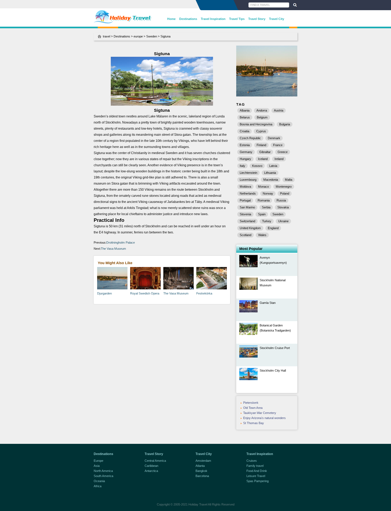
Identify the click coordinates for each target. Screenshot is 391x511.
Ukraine (283, 221)
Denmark (274, 138)
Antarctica (151, 471)
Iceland (263, 159)
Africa (97, 486)
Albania (244, 110)
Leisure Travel (255, 476)
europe (138, 36)
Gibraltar (265, 152)
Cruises (251, 460)
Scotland (245, 235)
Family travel (255, 465)
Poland (284, 193)
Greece (283, 152)
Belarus (245, 117)
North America (103, 471)
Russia (281, 200)
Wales (262, 235)
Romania (264, 200)
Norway (268, 193)
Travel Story (256, 19)
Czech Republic (250, 138)
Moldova (245, 186)
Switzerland (247, 221)
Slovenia (245, 214)
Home (171, 19)
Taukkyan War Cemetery (259, 413)
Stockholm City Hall (273, 370)
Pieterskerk (250, 402)
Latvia (273, 165)
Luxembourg (248, 179)
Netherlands (248, 193)
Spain (262, 214)
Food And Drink (256, 471)
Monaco (263, 186)
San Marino (247, 207)
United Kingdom (250, 228)
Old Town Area (252, 407)
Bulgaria (284, 124)
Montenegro (284, 186)
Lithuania (270, 172)
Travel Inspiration (213, 19)
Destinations (188, 19)
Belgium (262, 117)
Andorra (261, 110)
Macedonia (270, 179)
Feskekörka (204, 293)
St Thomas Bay (253, 423)
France (277, 145)
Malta (288, 179)
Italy (242, 165)
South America (103, 476)
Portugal (245, 200)
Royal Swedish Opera (144, 293)
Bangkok (201, 471)
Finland (261, 145)
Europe (98, 460)
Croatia (244, 131)
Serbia (266, 207)
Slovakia (283, 207)
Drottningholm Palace (120, 242)
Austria (278, 110)
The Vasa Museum (113, 248)
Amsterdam (203, 460)
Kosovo (257, 165)
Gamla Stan (268, 302)
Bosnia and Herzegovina (256, 124)
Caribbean (151, 465)
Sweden (151, 36)
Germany (246, 152)
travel (106, 36)
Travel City (276, 19)
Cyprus (261, 131)
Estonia (245, 145)
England (273, 228)
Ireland (279, 159)
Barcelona (202, 476)
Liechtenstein (248, 172)
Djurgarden (104, 293)
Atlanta (200, 465)
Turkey (266, 221)
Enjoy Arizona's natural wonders (264, 418)
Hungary (245, 159)
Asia (97, 465)
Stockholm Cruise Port (275, 348)
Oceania (99, 481)
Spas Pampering (257, 481)
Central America (155, 460)
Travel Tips (237, 19)
